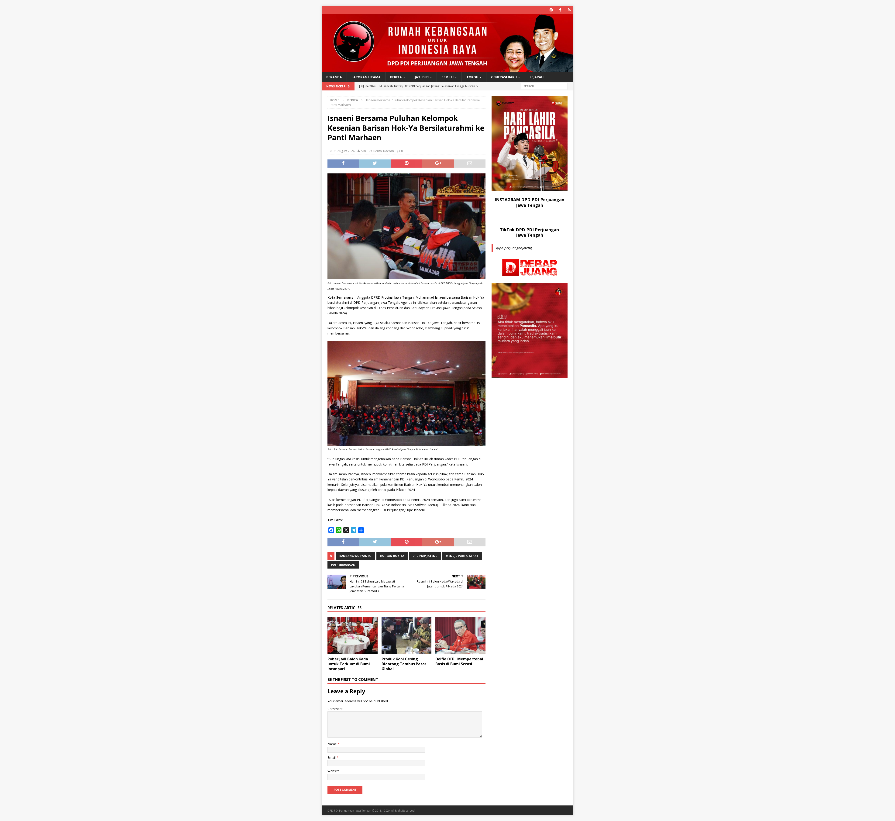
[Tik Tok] (569, 10)
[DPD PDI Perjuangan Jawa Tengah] (447, 69)
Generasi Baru (504, 77)
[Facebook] (560, 10)
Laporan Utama (366, 77)
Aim (363, 151)
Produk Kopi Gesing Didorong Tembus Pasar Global (404, 663)
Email (332, 757)
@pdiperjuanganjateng (514, 247)
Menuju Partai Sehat (462, 556)
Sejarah (537, 77)
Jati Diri (422, 77)
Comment (335, 709)
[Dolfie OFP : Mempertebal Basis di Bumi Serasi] (460, 635)
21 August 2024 (344, 151)
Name (332, 744)
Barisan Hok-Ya (392, 556)
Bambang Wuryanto (355, 556)
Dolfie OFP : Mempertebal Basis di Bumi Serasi (459, 661)
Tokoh (472, 77)
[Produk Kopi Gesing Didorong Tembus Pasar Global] (407, 635)
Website (333, 771)
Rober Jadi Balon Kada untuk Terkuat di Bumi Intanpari (348, 663)
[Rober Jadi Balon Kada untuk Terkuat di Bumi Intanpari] (352, 635)
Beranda (334, 77)
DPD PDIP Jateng (425, 556)
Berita (396, 77)
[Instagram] (551, 10)
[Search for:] (544, 86)
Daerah (388, 151)
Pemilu (447, 77)
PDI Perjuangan (343, 565)
